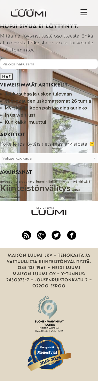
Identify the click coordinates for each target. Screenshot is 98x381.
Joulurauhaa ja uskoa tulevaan (38, 94)
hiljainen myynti (57, 181)
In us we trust (20, 115)
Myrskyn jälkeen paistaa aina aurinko (46, 108)
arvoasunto (9, 181)
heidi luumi (36, 181)
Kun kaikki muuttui (25, 122)
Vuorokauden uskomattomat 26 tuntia (48, 101)
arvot (23, 181)
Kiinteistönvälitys (35, 188)
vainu (76, 190)
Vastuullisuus (10, 197)
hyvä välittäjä (80, 181)
